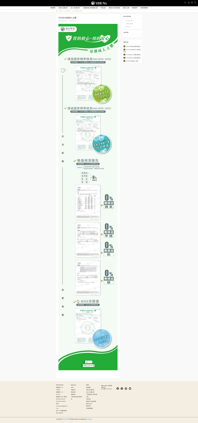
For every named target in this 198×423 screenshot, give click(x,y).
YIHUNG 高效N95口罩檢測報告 (132, 50)
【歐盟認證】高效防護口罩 (90, 8)
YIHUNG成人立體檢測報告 (132, 55)
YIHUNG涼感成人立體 (131, 61)
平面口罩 (103, 8)
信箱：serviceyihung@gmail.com (61, 406)
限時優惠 (52, 8)
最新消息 (127, 27)
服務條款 (73, 394)
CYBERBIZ (89, 419)
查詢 (72, 387)
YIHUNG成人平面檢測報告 (132, 58)
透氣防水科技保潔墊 (114, 8)
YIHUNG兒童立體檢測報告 (132, 46)
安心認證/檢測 (129, 21)
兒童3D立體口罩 (62, 8)
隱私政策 (73, 392)
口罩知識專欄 (144, 8)
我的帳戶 (73, 389)
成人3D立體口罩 (75, 8)
